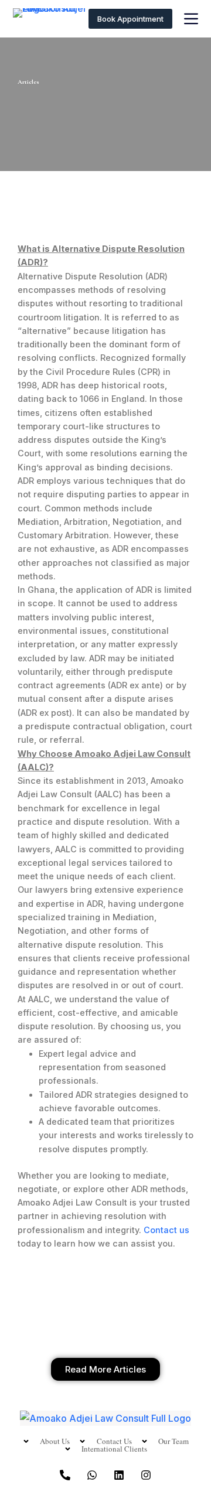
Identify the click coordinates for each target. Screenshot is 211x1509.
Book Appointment (130, 18)
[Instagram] (145, 1475)
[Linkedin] (119, 1475)
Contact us (166, 1230)
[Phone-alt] (65, 1475)
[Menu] (191, 19)
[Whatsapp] (92, 1475)
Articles (28, 82)
